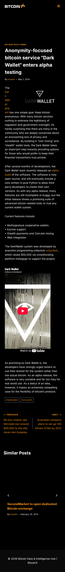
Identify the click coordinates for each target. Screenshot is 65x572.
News (23, 44)
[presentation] (32, 479)
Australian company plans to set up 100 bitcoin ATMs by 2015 (48, 421)
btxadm (11, 79)
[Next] (56, 495)
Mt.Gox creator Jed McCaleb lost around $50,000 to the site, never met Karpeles (16, 423)
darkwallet (12, 400)
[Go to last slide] (8, 495)
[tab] (26, 534)
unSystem (52, 250)
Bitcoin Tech (12, 44)
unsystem (26, 400)
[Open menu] (58, 6)
